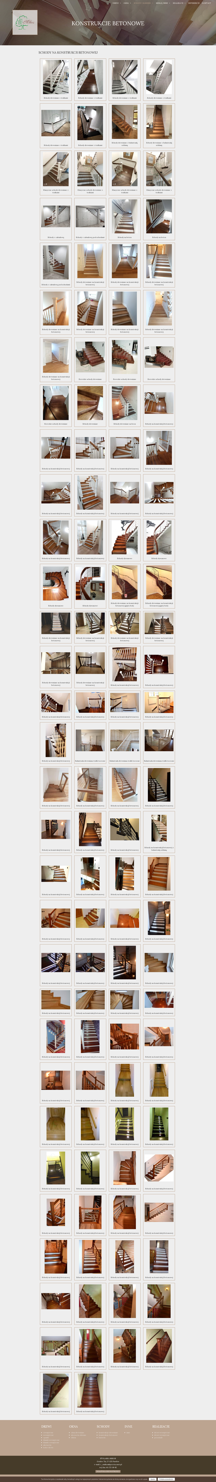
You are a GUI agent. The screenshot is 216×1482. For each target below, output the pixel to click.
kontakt (206, 3)
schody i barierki (142, 3)
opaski (46, 1437)
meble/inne (162, 3)
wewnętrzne (48, 1435)
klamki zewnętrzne (51, 1442)
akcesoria (47, 1445)
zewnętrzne (48, 1432)
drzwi (116, 3)
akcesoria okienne (78, 1435)
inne (128, 1432)
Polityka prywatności (166, 1479)
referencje (194, 3)
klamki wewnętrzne (51, 1440)
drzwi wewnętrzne (162, 1432)
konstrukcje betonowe (108, 1435)
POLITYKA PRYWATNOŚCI (108, 1471)
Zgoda (152, 1479)
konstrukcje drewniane (108, 1432)
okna (126, 3)
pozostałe (158, 1437)
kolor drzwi (48, 1447)
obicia (73, 1437)
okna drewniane (77, 1432)
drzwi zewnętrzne (162, 1435)
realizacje (178, 3)
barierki (102, 1437)
